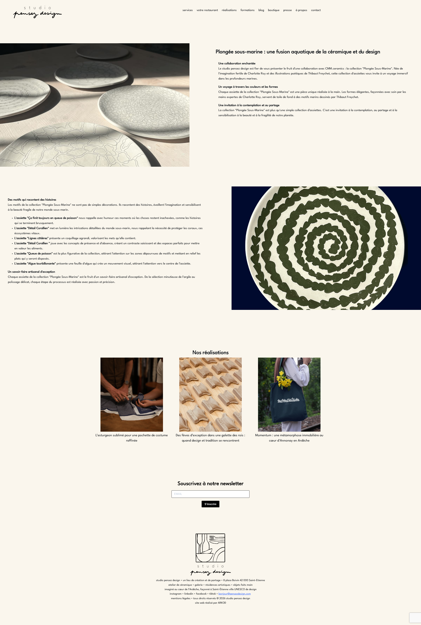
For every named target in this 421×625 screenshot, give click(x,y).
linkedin (188, 594)
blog (261, 10)
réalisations (229, 10)
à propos (301, 10)
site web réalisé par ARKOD (210, 603)
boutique (273, 10)
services (188, 10)
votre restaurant (207, 10)
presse (287, 10)
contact (316, 10)
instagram (176, 594)
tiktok (212, 594)
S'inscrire (210, 504)
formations (248, 10)
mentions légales (180, 598)
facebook (201, 594)
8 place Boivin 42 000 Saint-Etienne (244, 580)
